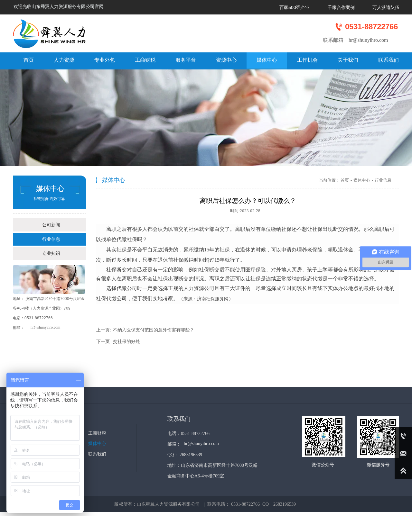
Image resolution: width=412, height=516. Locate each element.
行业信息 (383, 180)
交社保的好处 (126, 341)
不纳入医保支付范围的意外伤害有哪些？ (153, 330)
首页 (345, 180)
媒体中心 (361, 180)
